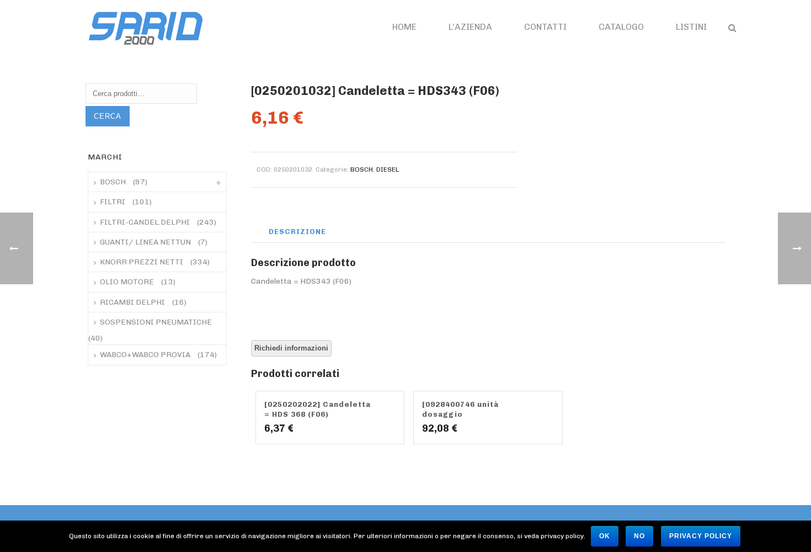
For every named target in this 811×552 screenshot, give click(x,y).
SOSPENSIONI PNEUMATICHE (156, 322)
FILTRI (112, 201)
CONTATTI (545, 27)
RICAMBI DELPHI (132, 302)
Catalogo (621, 27)
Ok (604, 536)
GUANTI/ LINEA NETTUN (145, 242)
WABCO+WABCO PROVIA (145, 354)
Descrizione (297, 231)
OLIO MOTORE (127, 281)
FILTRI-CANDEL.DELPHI (145, 222)
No (639, 536)
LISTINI (691, 27)
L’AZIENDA (470, 27)
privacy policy (700, 536)
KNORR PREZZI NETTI (141, 262)
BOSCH (361, 169)
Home (404, 27)
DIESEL (387, 169)
